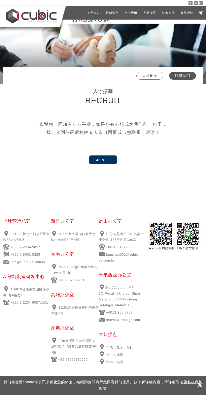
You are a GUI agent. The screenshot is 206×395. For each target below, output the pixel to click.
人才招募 (150, 76)
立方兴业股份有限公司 (31, 15)
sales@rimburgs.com (123, 320)
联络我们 (187, 13)
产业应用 (131, 13)
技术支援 (168, 13)
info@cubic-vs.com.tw (28, 262)
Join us (103, 160)
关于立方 (93, 13)
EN (200, 3)
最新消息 (112, 13)
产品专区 (149, 13)
